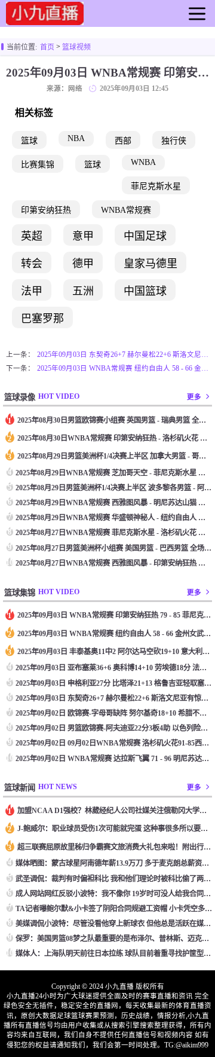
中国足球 (145, 236)
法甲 (31, 291)
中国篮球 (145, 291)
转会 (31, 264)
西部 (123, 140)
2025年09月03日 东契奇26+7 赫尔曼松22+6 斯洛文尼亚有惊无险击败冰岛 (123, 354)
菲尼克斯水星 (156, 186)
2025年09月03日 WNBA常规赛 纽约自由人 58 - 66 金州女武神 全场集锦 (123, 368)
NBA (76, 138)
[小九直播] (45, 20)
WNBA (143, 162)
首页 (47, 47)
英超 (31, 236)
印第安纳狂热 (46, 210)
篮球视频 (76, 47)
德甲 (83, 264)
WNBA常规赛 (126, 210)
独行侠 (173, 140)
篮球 (29, 140)
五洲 (83, 291)
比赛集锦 (37, 164)
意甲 (83, 236)
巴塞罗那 (42, 319)
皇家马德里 (150, 264)
